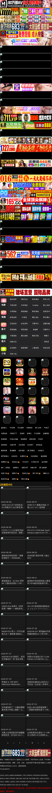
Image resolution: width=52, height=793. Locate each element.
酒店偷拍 (4, 445)
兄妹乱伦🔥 (26, 473)
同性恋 (46, 341)
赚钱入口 (46, 473)
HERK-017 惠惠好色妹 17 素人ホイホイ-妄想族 (38, 506)
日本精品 (24, 305)
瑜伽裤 (35, 329)
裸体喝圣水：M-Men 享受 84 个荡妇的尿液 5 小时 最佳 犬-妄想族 (13, 583)
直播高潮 (24, 439)
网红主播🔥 (25, 479)
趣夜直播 (4, 450)
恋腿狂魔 (46, 323)
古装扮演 (13, 323)
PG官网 (12, 428)
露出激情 (24, 335)
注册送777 (13, 433)
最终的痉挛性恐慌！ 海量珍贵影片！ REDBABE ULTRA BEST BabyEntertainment (12, 559)
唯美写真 (35, 335)
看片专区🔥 (37, 473)
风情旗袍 (13, 329)
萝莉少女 (46, 299)
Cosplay (35, 305)
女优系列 (24, 323)
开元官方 (25, 462)
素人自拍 (46, 305)
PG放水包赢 (14, 439)
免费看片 (16, 467)
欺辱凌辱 (13, 317)
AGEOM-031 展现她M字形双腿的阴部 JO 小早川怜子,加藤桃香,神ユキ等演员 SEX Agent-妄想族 (38, 635)
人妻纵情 (35, 348)
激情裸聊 (44, 456)
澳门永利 (38, 428)
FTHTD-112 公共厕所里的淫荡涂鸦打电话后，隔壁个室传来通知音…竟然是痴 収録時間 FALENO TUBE (13, 534)
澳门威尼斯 (43, 467)
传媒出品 (13, 341)
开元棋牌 (21, 428)
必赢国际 (46, 433)
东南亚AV (46, 311)
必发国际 (22, 450)
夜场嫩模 (13, 450)
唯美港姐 (35, 311)
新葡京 (29, 433)
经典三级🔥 (5, 473)
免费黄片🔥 (5, 462)
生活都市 (13, 348)
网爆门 (46, 335)
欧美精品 (35, 299)
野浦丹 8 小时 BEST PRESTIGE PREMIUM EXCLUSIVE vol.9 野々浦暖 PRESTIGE (13, 685)
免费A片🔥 (15, 473)
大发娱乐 (41, 450)
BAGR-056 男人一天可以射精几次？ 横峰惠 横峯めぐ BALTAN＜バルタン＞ (13, 633)
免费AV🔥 (15, 479)
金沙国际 (45, 462)
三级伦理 (13, 305)
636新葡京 (34, 456)
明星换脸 (24, 329)
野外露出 (46, 317)
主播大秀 (13, 445)
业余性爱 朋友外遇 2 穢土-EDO (38, 556)
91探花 (24, 317)
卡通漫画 (13, 335)
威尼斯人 (4, 428)
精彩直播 (32, 439)
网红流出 (35, 317)
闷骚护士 (46, 329)
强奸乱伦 (24, 299)
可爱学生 (35, 323)
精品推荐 (13, 299)
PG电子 (46, 428)
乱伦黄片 (30, 445)
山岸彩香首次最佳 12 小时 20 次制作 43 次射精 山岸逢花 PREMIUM (38, 735)
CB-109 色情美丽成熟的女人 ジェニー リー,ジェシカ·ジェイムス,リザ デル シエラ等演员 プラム (38, 610)
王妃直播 (22, 445)
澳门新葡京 (31, 450)
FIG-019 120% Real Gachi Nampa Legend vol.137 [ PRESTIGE (38, 532)
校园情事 (24, 348)
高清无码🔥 (5, 479)
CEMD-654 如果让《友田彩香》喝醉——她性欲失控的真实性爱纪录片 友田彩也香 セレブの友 (13, 610)
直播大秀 (33, 467)
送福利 (22, 433)
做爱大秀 (25, 467)
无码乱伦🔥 (16, 462)
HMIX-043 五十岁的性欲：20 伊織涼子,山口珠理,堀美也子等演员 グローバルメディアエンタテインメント (13, 508)
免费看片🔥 (24, 456)
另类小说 (13, 354)
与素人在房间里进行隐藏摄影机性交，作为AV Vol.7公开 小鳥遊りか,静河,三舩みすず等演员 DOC (13, 736)
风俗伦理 (46, 348)
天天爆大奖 (35, 462)
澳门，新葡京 (5, 467)
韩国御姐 (24, 311)
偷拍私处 (39, 445)
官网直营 (29, 428)
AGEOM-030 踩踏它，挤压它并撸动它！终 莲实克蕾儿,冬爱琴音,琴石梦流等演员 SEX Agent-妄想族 (13, 660)
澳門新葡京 (5, 456)
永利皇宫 (14, 456)
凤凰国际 (4, 439)
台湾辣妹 (13, 311)
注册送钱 (4, 433)
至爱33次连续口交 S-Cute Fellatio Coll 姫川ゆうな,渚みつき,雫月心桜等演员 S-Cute (38, 660)
